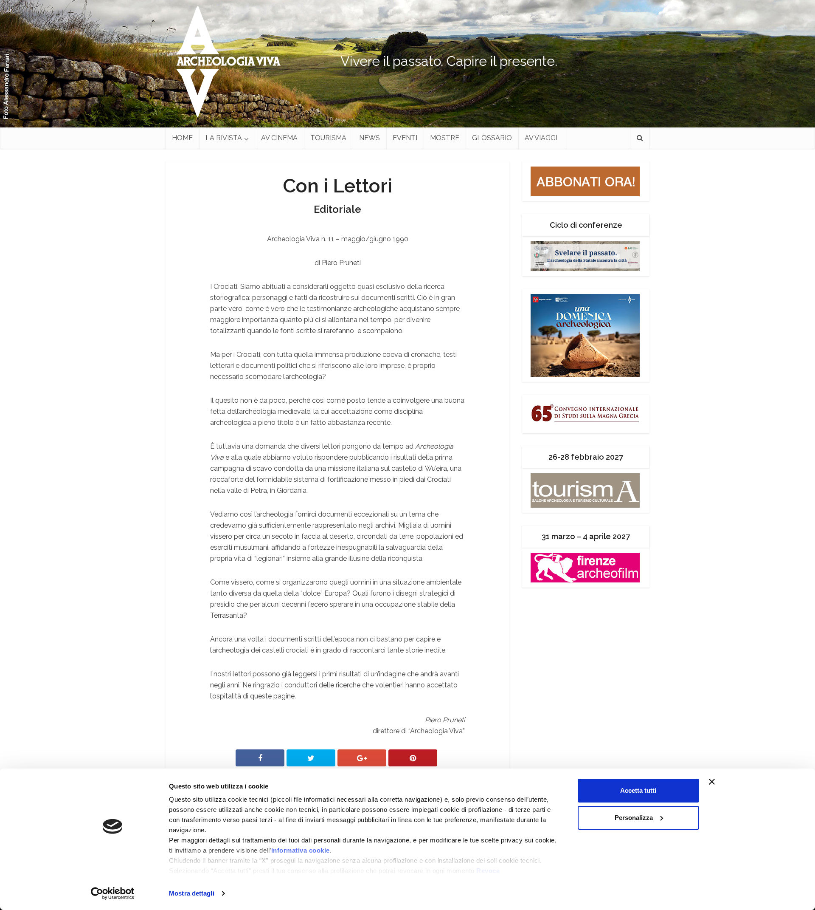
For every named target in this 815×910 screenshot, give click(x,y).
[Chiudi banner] (728, 782)
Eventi (405, 138)
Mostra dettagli (191, 893)
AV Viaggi (541, 138)
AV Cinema (279, 138)
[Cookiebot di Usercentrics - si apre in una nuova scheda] (113, 893)
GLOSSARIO (492, 138)
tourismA (328, 138)
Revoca (488, 870)
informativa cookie (300, 850)
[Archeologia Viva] (225, 61)
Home (182, 138)
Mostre (444, 138)
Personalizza (634, 817)
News (369, 138)
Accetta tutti (638, 790)
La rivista (223, 138)
